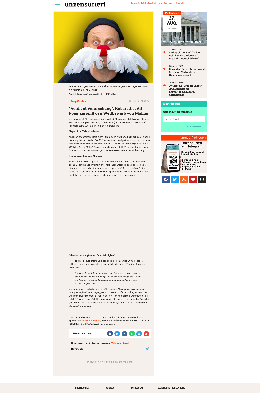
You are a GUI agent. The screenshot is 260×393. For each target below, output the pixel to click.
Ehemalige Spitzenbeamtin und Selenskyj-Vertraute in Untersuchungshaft (187, 71)
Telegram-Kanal (120, 343)
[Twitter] (175, 179)
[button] (57, 4)
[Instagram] (202, 179)
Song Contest (78, 101)
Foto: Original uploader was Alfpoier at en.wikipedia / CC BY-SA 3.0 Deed (92, 94)
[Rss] (184, 179)
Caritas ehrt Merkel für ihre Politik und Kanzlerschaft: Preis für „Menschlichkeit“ (184, 55)
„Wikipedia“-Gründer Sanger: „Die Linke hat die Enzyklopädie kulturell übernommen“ (185, 90)
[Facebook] (166, 179)
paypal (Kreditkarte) (91, 320)
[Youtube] (193, 179)
